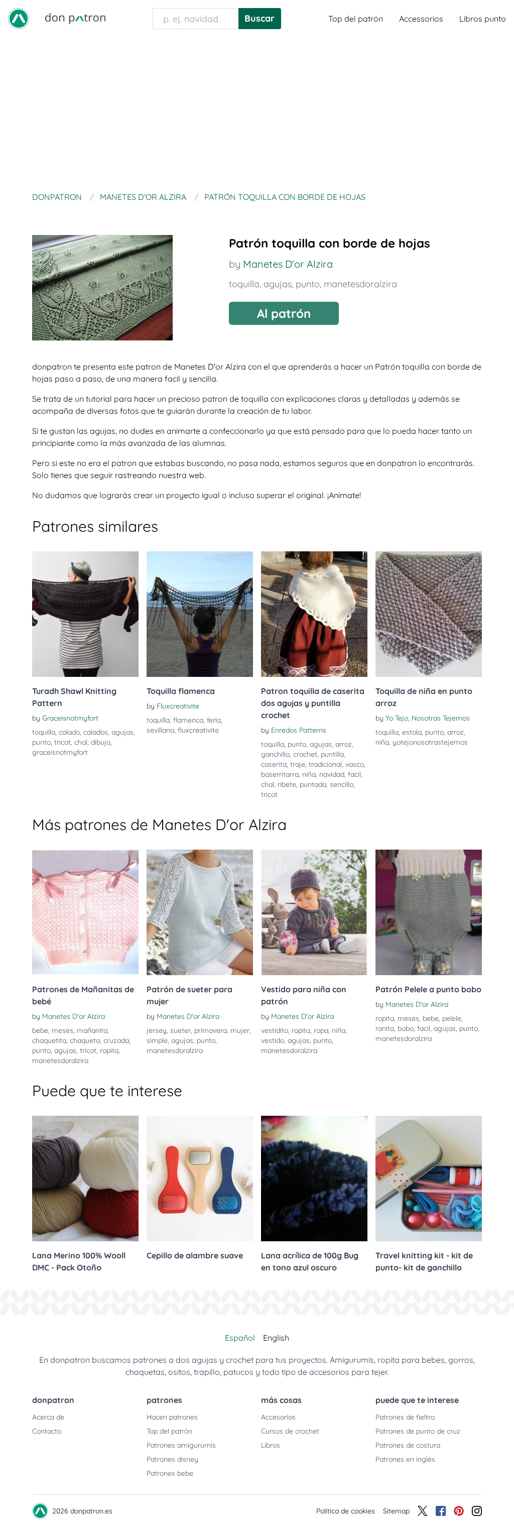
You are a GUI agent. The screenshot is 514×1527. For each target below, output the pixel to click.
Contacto (46, 1431)
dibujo (100, 742)
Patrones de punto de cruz (417, 1431)
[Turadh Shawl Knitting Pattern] (85, 614)
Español (240, 1338)
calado (69, 732)
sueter (180, 1030)
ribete (287, 784)
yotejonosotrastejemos (430, 742)
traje (297, 764)
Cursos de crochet (290, 1431)
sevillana (160, 730)
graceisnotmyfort (60, 752)
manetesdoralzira (360, 284)
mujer (239, 1030)
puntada (313, 784)
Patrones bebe (170, 1473)
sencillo (341, 784)
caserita (274, 764)
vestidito (274, 1030)
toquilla (244, 284)
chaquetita (49, 1040)
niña (309, 774)
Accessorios (421, 19)
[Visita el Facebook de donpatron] (441, 1511)
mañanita (92, 1030)
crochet (305, 754)
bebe (40, 1030)
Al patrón (284, 313)
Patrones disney (172, 1459)
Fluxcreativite (178, 706)
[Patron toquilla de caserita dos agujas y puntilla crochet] (314, 614)
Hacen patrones (172, 1417)
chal (80, 742)
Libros (270, 1445)
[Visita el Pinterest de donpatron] (459, 1511)
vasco (354, 764)
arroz (343, 744)
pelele (451, 1018)
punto (308, 284)
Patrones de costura (407, 1445)
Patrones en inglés (405, 1459)
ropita (109, 1050)
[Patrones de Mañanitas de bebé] (85, 912)
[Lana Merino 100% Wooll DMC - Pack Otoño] (85, 1178)
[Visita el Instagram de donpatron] (477, 1511)
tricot (62, 742)
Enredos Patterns (298, 730)
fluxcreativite (198, 730)
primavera (210, 1030)
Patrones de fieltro (405, 1417)
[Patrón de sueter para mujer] (200, 912)
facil (354, 774)
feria (214, 720)
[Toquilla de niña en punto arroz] (428, 614)
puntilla (332, 754)
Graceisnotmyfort (70, 718)
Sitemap (396, 1510)
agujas (278, 284)
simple (157, 1040)
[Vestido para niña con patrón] (314, 912)
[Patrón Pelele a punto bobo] (428, 912)
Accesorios (278, 1417)
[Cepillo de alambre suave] (200, 1178)
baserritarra (280, 774)
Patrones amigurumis (181, 1445)
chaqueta (85, 1040)
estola (412, 732)
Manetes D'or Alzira (288, 264)
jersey (157, 1030)
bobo (406, 1028)
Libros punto (482, 19)
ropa (321, 1030)
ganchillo (275, 754)
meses (62, 1030)
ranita (384, 1028)
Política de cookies (345, 1510)
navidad (331, 774)
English (276, 1338)
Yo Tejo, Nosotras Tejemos (428, 718)
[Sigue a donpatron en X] (423, 1511)
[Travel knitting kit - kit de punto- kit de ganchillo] (428, 1178)
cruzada (116, 1040)
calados (95, 732)
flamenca (188, 720)
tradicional (325, 764)
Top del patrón (355, 19)
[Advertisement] (257, 112)
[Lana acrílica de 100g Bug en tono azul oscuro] (314, 1178)
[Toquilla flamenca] (200, 614)
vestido (272, 1040)
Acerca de (48, 1417)
